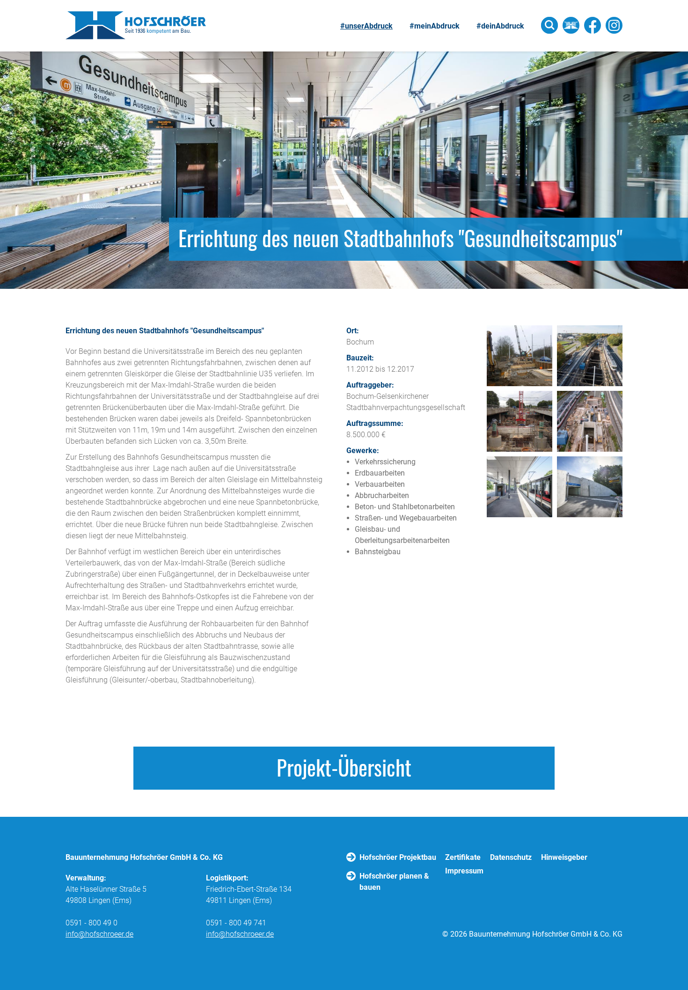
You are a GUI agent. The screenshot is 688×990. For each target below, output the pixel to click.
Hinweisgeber (564, 857)
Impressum (464, 870)
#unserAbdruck (366, 26)
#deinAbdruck (500, 26)
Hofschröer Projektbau (397, 857)
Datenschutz (511, 857)
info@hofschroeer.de (99, 934)
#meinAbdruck (435, 26)
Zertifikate (463, 857)
